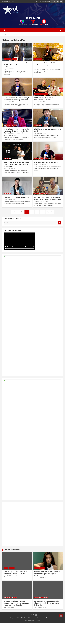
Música (6, 568)
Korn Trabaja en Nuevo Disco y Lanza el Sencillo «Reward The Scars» (16, 573)
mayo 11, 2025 (7, 69)
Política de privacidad (33, 618)
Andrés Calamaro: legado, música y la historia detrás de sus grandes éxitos (17, 99)
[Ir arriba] (61, 615)
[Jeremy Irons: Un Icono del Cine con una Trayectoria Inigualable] (48, 52)
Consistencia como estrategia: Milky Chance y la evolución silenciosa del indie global (47, 603)
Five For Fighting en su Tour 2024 (46, 162)
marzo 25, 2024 (38, 201)
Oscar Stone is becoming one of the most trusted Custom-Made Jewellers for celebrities (17, 164)
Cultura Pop (7, 59)
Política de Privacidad (45, 1)
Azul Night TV (22, 618)
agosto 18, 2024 (8, 135)
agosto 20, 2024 (38, 102)
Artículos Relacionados (11, 550)
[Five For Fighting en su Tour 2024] (48, 151)
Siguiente (49, 212)
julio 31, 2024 (37, 133)
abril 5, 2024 (7, 199)
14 (42, 212)
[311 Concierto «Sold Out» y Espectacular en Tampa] (48, 87)
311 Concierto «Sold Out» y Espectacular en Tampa (43, 99)
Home (36, 1)
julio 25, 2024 (7, 168)
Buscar (59, 223)
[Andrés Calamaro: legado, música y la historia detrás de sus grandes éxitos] (17, 87)
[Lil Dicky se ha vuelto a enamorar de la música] (48, 118)
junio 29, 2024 (37, 164)
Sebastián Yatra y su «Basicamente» (16, 197)
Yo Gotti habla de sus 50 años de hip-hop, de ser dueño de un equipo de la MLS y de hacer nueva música (16, 131)
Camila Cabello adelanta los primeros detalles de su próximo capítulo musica (47, 574)
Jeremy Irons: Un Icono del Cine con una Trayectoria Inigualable (46, 64)
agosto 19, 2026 (38, 577)
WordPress (37, 620)
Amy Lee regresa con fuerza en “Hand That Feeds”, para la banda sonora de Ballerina (17, 65)
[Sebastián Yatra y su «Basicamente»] (17, 186)
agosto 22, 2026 (8, 576)
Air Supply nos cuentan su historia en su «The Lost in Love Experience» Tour (47, 198)
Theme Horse (49, 618)
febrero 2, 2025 (38, 67)
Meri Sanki (14, 576)
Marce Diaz (13, 199)
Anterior (15, 212)
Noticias (14, 59)
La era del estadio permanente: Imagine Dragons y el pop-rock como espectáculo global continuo (16, 603)
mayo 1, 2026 (7, 607)
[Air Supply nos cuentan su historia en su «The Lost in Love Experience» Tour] (48, 186)
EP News (13, 69)
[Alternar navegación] (4, 30)
